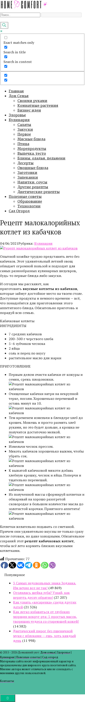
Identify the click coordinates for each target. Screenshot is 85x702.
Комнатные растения (37, 105)
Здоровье (17, 115)
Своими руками (32, 100)
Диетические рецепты (38, 192)
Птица (23, 144)
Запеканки (27, 177)
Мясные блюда (31, 139)
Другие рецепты (32, 187)
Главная (16, 91)
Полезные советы (25, 196)
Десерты (25, 163)
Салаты (24, 124)
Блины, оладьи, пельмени (41, 158)
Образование (29, 201)
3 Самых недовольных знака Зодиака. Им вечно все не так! (44, 585)
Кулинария (19, 120)
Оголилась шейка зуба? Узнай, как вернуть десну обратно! (41, 595)
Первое (24, 134)
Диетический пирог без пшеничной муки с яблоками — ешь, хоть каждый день (44, 636)
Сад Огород (19, 211)
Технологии (29, 206)
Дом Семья (19, 96)
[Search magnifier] (4, 25)
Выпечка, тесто (31, 153)
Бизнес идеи (29, 110)
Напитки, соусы (32, 182)
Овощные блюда (32, 168)
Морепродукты (31, 148)
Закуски (25, 129)
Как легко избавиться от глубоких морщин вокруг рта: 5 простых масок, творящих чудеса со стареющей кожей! (46, 616)
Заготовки (27, 172)
